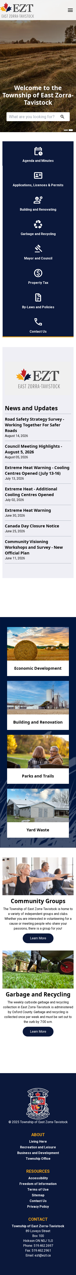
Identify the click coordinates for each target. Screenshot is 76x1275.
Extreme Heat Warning (28, 510)
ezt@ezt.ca (43, 1255)
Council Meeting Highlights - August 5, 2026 (33, 449)
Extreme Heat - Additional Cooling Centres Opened (31, 491)
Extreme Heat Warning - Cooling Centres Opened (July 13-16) (37, 470)
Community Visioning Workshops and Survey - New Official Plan (34, 547)
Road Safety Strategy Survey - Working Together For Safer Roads (34, 424)
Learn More (38, 938)
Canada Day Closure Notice (32, 526)
